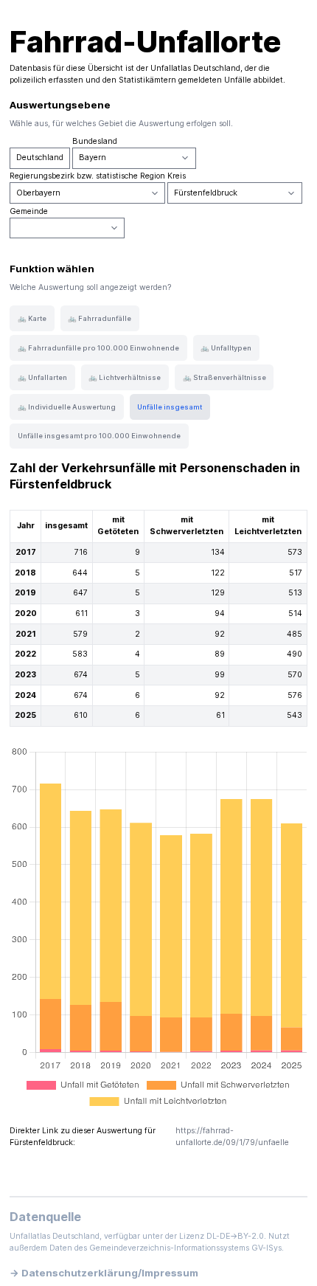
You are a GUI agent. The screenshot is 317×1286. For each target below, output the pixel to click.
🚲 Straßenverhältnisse (224, 377)
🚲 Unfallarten (42, 377)
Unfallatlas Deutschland (195, 68)
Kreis (176, 176)
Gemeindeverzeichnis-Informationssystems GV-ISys (185, 1248)
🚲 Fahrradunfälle (99, 318)
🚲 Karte (32, 318)
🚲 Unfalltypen (226, 348)
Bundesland (94, 141)
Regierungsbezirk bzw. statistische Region (87, 176)
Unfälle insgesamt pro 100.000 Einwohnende (99, 436)
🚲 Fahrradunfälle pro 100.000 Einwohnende (98, 348)
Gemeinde (29, 211)
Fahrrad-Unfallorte (145, 42)
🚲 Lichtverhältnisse (124, 377)
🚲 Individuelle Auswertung (67, 407)
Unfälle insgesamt (169, 407)
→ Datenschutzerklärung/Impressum (104, 1273)
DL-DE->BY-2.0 (235, 1236)
